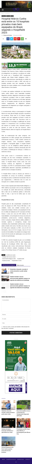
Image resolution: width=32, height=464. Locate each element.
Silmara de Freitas (7, 35)
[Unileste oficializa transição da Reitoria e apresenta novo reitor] (8, 423)
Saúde (12, 16)
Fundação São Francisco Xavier (9, 256)
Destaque (7, 13)
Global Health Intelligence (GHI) (9, 258)
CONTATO (27, 459)
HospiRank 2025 (20, 258)
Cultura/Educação (5, 427)
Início (3, 13)
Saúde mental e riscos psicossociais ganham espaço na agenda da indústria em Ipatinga (20, 278)
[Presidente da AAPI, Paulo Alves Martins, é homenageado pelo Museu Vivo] (24, 423)
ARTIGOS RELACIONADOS (8, 265)
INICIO (3, 459)
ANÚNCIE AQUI (20, 459)
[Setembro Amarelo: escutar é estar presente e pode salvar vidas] (5, 271)
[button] (30, 10)
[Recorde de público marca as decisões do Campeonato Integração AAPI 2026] (24, 405)
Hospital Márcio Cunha (16, 260)
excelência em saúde (10, 255)
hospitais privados (6, 260)
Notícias (8, 16)
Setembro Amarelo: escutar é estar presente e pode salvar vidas (19, 271)
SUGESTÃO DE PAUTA (11, 459)
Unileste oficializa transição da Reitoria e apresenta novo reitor (7, 430)
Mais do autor (20, 265)
